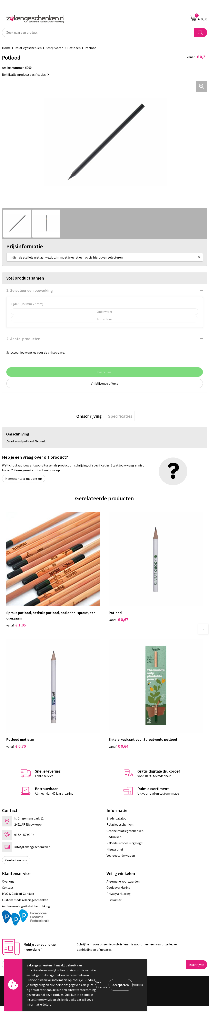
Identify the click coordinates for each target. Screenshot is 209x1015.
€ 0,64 (118, 746)
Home (6, 48)
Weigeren (138, 984)
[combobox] (98, 32)
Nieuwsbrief (115, 849)
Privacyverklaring (119, 894)
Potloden (74, 48)
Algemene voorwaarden (123, 881)
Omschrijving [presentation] (89, 416)
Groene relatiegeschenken (125, 831)
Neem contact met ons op (23, 478)
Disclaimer (114, 900)
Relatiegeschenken (28, 48)
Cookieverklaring (118, 887)
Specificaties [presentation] (120, 416)
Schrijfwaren (54, 48)
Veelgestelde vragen (121, 855)
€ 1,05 (16, 624)
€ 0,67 (118, 619)
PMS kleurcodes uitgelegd (124, 843)
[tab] (89, 416)
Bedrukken (114, 837)
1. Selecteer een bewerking (29, 290)
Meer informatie (101, 985)
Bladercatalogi (117, 818)
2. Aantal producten (23, 338)
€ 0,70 (16, 746)
